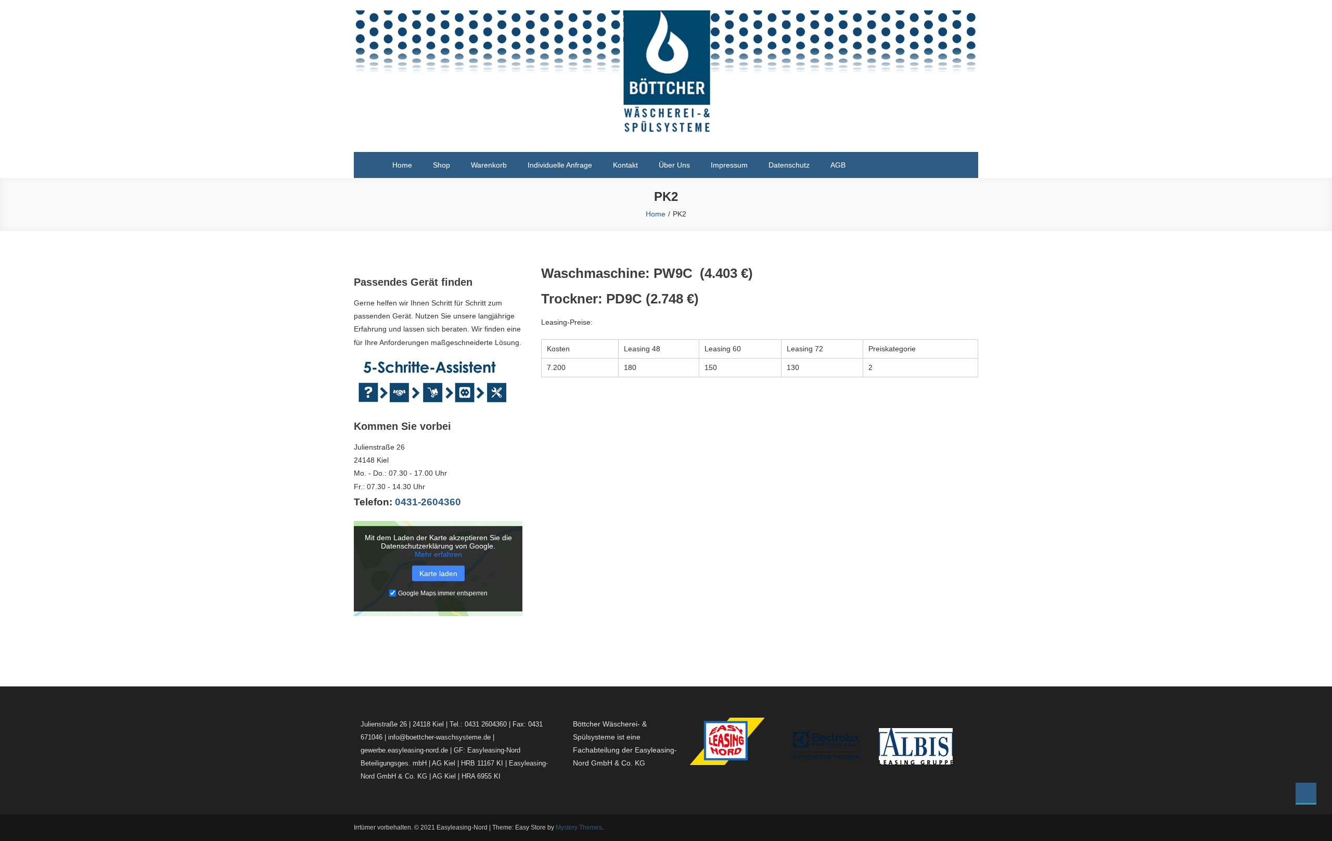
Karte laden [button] (438, 573)
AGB (838, 165)
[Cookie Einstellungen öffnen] (22, 828)
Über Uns (674, 165)
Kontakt (625, 165)
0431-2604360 (428, 501)
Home (402, 165)
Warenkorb (489, 165)
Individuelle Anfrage (560, 165)
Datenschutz (789, 165)
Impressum (729, 165)
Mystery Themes (579, 827)
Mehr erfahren (438, 554)
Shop (441, 165)
